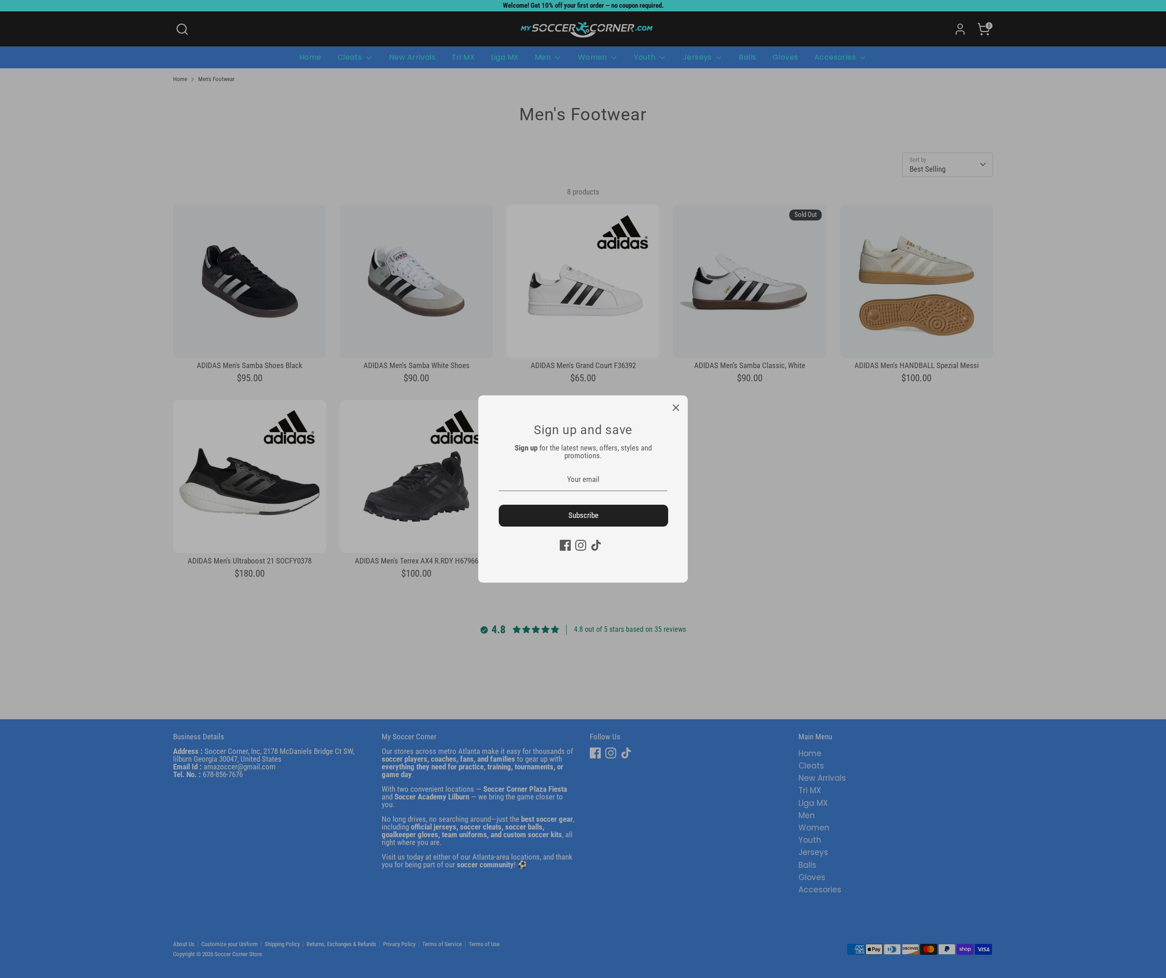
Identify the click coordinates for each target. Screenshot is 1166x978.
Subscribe (583, 515)
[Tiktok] (596, 545)
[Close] (676, 407)
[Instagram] (580, 545)
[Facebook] (565, 545)
